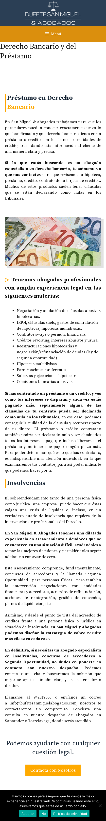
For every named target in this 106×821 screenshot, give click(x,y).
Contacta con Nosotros (53, 770)
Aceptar (27, 814)
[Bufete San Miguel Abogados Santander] (53, 12)
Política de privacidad (70, 814)
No (43, 814)
